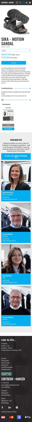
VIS (9, 125)
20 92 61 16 (6, 239)
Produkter (4, 343)
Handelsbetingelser (7, 367)
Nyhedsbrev (4, 365)
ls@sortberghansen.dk (9, 241)
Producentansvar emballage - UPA (11, 350)
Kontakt (3, 358)
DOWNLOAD (9, 128)
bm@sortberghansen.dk (10, 199)
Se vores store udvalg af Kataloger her (16, 156)
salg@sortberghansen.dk (11, 385)
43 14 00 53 (6, 197)
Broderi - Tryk (5, 346)
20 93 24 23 (6, 322)
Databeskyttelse (6, 369)
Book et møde (5, 363)
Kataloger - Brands (6, 348)
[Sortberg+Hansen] (13, 379)
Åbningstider (5, 361)
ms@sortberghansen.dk (10, 282)
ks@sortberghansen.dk (9, 324)
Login (24, 2)
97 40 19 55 (6, 383)
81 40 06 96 (6, 280)
